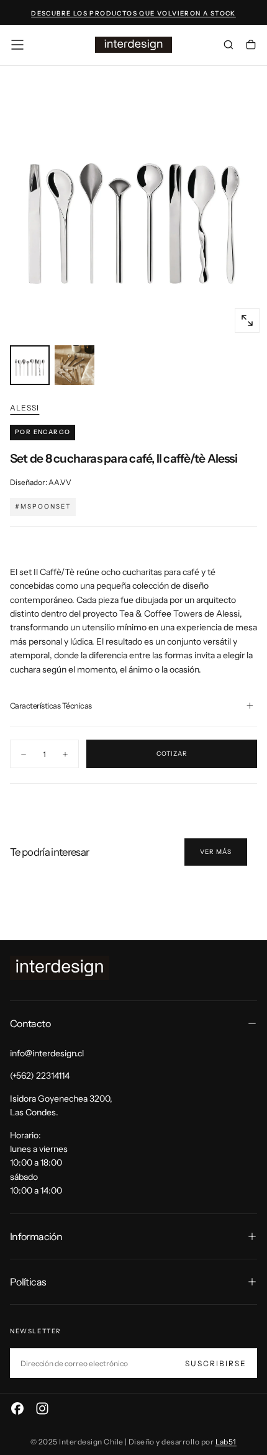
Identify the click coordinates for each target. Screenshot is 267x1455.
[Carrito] (251, 46)
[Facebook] (17, 1408)
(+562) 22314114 (40, 1075)
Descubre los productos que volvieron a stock (133, 13)
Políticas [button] (28, 1282)
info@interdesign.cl (47, 1053)
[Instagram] (42, 1408)
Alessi (24, 407)
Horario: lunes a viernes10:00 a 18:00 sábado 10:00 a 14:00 (39, 1163)
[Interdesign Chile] (59, 968)
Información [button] (36, 1236)
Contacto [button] (30, 1023)
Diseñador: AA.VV (40, 482)
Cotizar (172, 754)
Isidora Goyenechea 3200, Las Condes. (61, 1105)
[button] (17, 44)
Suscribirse (216, 1363)
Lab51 (226, 1441)
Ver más (216, 852)
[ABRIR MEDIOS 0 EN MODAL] (247, 320)
